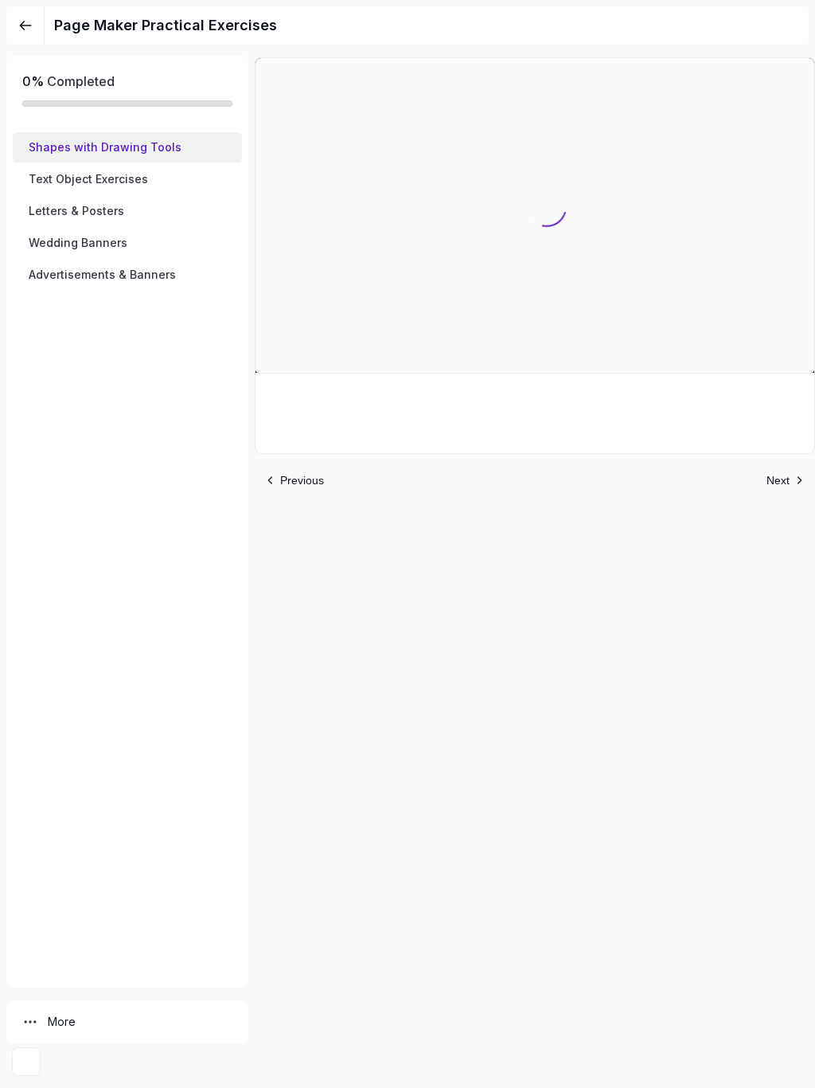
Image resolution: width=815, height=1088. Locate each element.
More (62, 1021)
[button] (127, 147)
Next (778, 480)
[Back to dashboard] (25, 25)
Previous (302, 480)
